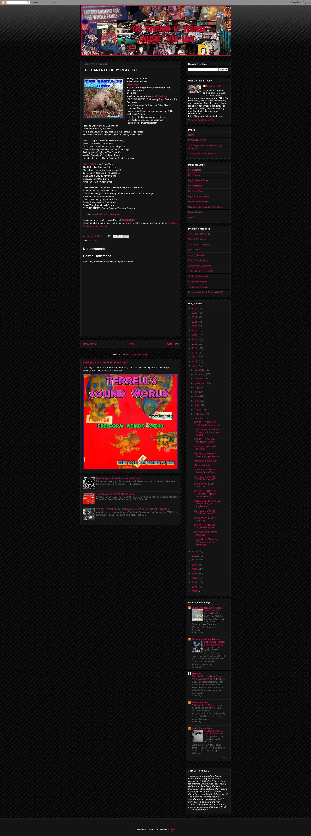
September (201, 383)
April (197, 405)
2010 (195, 560)
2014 (195, 361)
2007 (195, 573)
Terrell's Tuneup (196, 255)
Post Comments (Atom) (137, 354)
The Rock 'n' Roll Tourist (200, 271)
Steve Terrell (213, 86)
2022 (195, 326)
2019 (195, 339)
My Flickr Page (195, 191)
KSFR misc (194, 249)
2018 (195, 343)
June (197, 396)
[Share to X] (120, 236)
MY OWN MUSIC (197, 140)
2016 (195, 352)
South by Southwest (198, 276)
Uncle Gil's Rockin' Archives (207, 607)
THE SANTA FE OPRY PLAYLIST (205, 447)
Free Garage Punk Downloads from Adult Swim (118, 478)
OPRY (93, 240)
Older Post (172, 344)
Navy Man (209, 610)
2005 (195, 582)
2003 (195, 591)
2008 (195, 569)
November (200, 374)
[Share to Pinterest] (127, 236)
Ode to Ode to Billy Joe (206, 460)
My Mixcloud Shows (198, 201)
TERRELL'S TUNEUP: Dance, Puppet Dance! (206, 455)
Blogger (171, 829)
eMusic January (202, 465)
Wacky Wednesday (198, 239)
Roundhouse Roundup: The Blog (205, 207)
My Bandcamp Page (198, 196)
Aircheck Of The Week (203, 705)
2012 (195, 551)
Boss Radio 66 (200, 702)
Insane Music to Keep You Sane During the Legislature (207, 504)
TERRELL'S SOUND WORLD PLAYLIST (105, 362)
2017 (195, 348)
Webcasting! (133, 84)
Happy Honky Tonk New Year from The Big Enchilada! (206, 542)
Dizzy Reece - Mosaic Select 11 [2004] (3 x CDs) (214, 645)
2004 (195, 586)
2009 (195, 564)
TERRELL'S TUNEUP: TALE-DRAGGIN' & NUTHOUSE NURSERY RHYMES (132, 509)
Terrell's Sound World (199, 233)
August (198, 387)
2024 (195, 317)
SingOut (196, 673)
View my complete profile (201, 120)
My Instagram (195, 185)
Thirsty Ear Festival (198, 287)
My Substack (194, 169)
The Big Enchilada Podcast (202, 153)
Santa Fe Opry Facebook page (106, 214)
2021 (195, 330)
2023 (195, 321)
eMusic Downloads (197, 281)
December (200, 370)
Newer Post (89, 344)
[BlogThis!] (117, 236)
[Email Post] (108, 236)
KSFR (191, 217)
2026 (195, 308)
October (199, 378)
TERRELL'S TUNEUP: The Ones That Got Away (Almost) (205, 494)
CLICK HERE (128, 220)
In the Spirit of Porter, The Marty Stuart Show (207, 470)
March (198, 409)
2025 (195, 312)
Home (131, 344)
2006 (195, 578)
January (199, 418)
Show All (225, 758)
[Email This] (114, 236)
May (197, 400)
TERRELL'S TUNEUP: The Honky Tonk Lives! (207, 423)
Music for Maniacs (202, 728)
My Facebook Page (198, 180)
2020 (195, 335)
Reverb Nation (195, 212)
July (197, 392)
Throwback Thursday (199, 244)
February (200, 414)
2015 (195, 357)
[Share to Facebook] (124, 236)
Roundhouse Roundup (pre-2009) (205, 292)
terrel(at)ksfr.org (159, 96)
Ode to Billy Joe (90, 164)
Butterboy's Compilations (206, 639)
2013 (195, 366)
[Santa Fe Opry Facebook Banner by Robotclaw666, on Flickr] (104, 98)
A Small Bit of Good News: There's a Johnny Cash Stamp (207, 432)
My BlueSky (194, 175)
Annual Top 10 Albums (199, 265)
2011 (194, 555)
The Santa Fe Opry (198, 260)
